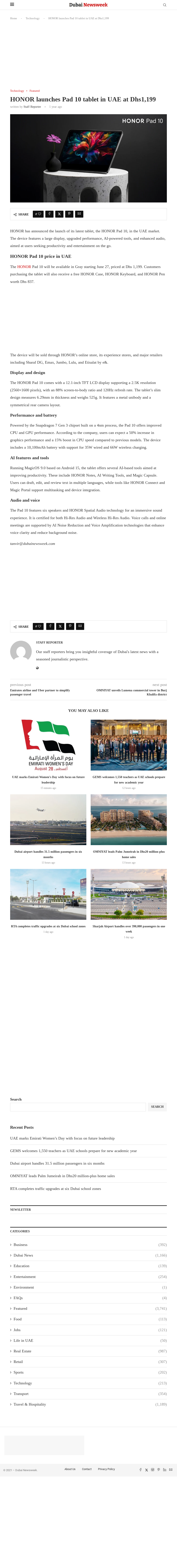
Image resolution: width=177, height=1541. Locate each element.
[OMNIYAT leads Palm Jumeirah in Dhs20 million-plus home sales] (129, 819)
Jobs (90, 1330)
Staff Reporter (32, 106)
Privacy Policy (106, 1469)
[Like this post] (39, 214)
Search (16, 1099)
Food (90, 1319)
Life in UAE (90, 1340)
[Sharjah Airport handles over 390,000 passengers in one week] (129, 894)
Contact (87, 1469)
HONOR (24, 267)
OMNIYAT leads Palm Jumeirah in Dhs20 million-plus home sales (62, 1176)
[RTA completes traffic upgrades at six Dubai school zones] (48, 894)
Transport (90, 1394)
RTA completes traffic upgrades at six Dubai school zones (48, 926)
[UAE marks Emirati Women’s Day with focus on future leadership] (48, 745)
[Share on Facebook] (49, 214)
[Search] (165, 5)
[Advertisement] (88, 57)
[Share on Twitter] (59, 214)
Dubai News (90, 1255)
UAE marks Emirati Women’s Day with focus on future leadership (62, 1138)
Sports (90, 1372)
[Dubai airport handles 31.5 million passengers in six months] (48, 819)
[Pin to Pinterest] (69, 214)
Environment (90, 1287)
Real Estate (90, 1351)
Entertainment (90, 1277)
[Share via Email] (79, 214)
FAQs (90, 1298)
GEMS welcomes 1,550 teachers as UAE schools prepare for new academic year (73, 1151)
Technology (33, 18)
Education (90, 1266)
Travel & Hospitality (90, 1404)
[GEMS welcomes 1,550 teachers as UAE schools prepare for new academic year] (129, 745)
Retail (90, 1362)
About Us (70, 1469)
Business (90, 1244)
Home (13, 18)
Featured (90, 1308)
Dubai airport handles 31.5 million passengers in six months (57, 1163)
